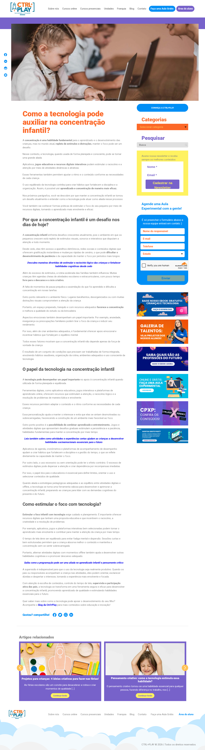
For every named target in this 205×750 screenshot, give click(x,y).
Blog (132, 8)
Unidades (109, 8)
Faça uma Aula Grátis (162, 8)
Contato (142, 8)
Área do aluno (185, 8)
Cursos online (69, 8)
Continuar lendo (60, 695)
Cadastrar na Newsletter (162, 185)
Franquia (121, 8)
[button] (185, 668)
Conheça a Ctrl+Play (162, 108)
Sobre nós (53, 8)
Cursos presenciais (90, 8)
